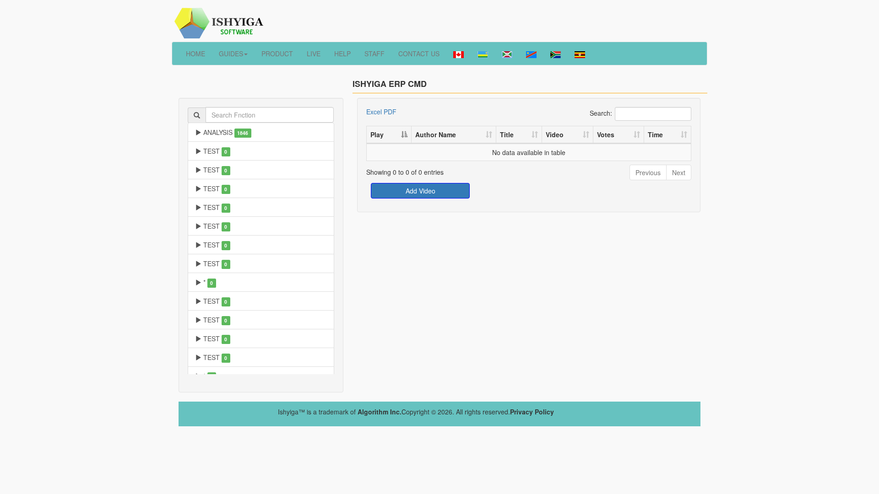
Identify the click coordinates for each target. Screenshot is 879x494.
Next (678, 172)
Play (377, 134)
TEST (214, 151)
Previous (648, 172)
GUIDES (231, 53)
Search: (601, 112)
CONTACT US (419, 53)
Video (555, 134)
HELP (342, 53)
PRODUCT (277, 53)
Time (655, 134)
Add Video (420, 190)
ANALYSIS (224, 132)
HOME (195, 53)
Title (507, 134)
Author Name (435, 134)
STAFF (374, 53)
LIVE (313, 53)
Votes (605, 134)
